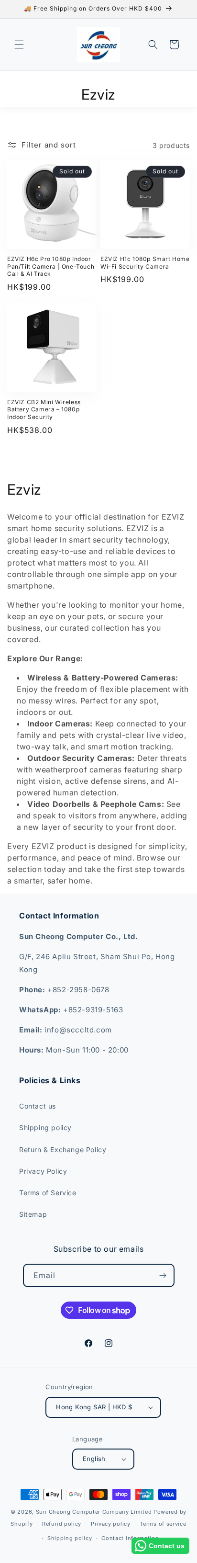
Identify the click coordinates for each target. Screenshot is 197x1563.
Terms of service (163, 1523)
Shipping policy (45, 1127)
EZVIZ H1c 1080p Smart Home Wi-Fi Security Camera (145, 262)
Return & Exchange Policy (62, 1149)
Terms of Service (48, 1193)
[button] (19, 44)
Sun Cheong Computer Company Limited (94, 1511)
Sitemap (33, 1214)
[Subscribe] (163, 1275)
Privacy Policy (43, 1171)
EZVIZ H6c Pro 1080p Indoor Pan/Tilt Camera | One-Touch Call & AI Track (50, 266)
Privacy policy (111, 1523)
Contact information (130, 1538)
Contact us (37, 1106)
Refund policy (61, 1523)
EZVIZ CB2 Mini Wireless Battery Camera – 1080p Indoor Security (44, 409)
